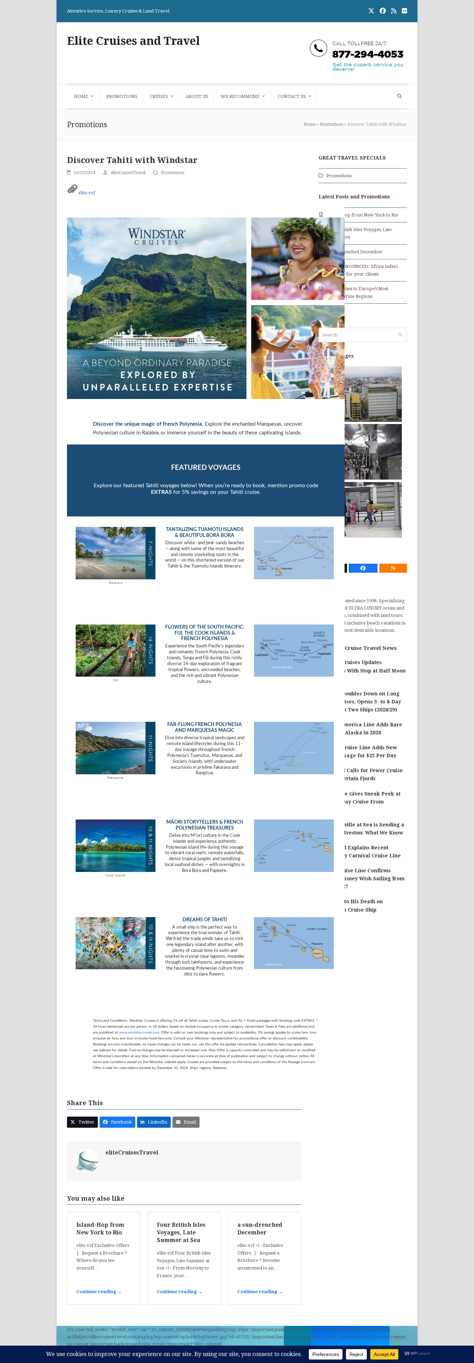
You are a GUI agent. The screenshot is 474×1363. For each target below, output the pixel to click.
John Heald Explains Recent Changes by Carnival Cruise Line (360, 851)
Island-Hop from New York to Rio (362, 215)
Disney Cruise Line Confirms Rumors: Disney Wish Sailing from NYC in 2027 (362, 878)
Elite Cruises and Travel (133, 41)
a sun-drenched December (355, 251)
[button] (398, 96)
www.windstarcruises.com (139, 1032)
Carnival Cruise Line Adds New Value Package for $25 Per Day (358, 751)
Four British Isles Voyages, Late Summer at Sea (181, 1232)
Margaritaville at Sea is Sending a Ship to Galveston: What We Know (361, 828)
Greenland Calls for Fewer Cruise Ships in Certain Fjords (361, 774)
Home (310, 124)
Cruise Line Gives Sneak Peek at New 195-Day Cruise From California (359, 802)
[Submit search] (400, 335)
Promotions (331, 124)
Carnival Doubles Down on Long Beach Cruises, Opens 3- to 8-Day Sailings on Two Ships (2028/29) (360, 701)
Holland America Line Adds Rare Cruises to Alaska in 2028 (360, 728)
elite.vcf (86, 192)
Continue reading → (99, 1291)
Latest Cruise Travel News (362, 648)
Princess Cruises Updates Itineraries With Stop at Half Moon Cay (362, 670)
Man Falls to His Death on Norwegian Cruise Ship (351, 905)
